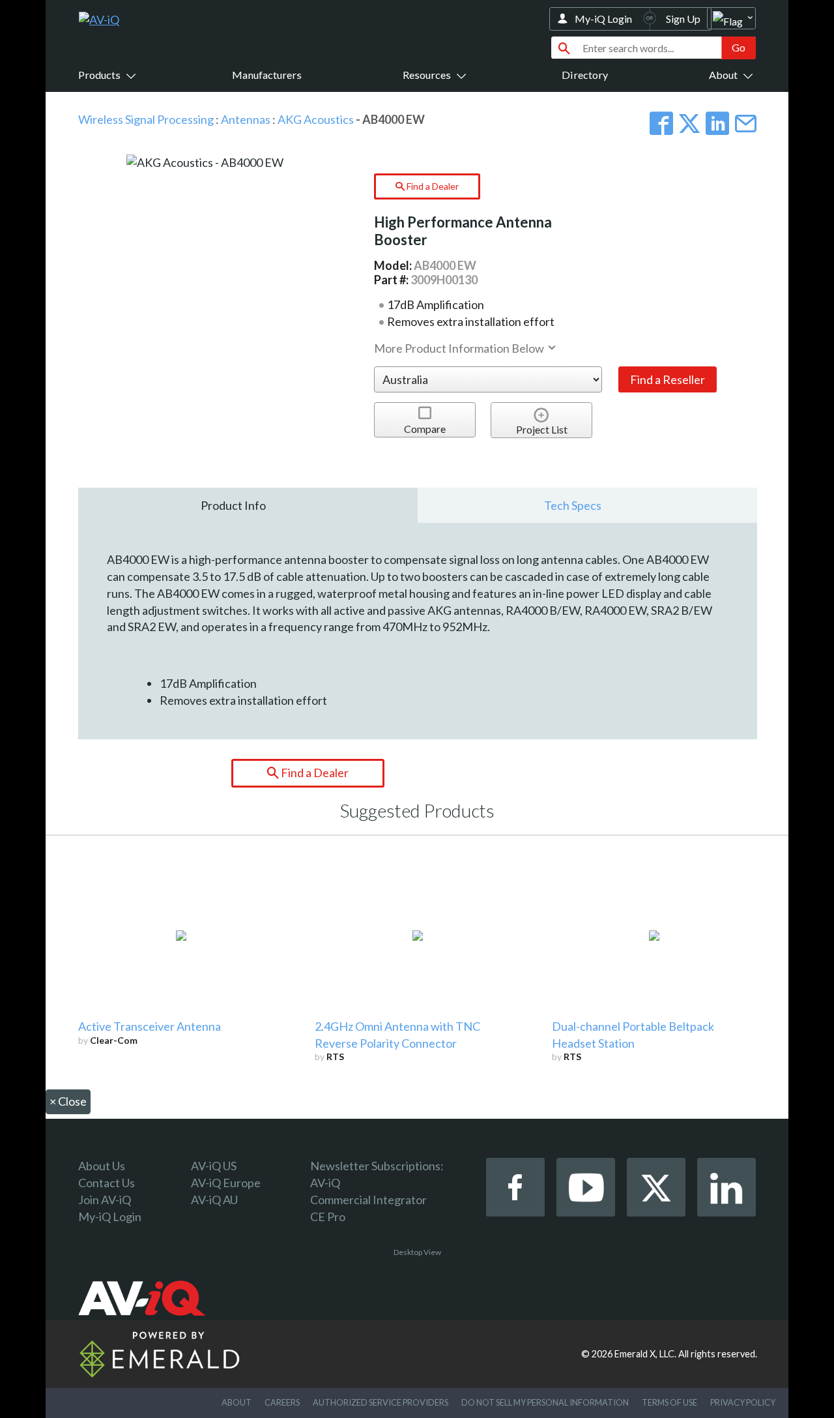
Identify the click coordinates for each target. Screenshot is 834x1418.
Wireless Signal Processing (146, 119)
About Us (101, 1166)
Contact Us (106, 1182)
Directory (585, 74)
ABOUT (237, 1402)
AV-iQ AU (214, 1199)
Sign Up (683, 18)
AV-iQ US (214, 1166)
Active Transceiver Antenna (149, 1026)
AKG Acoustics (316, 119)
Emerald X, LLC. (645, 1353)
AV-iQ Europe (226, 1182)
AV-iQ (325, 1182)
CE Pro (327, 1216)
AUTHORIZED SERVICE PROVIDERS (380, 1402)
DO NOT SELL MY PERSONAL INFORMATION (545, 1402)
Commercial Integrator (368, 1199)
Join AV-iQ (104, 1199)
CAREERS (282, 1402)
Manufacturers (267, 74)
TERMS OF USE (669, 1402)
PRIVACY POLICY (742, 1402)
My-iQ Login (603, 18)
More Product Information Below (460, 348)
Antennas (245, 119)
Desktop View (417, 1252)
